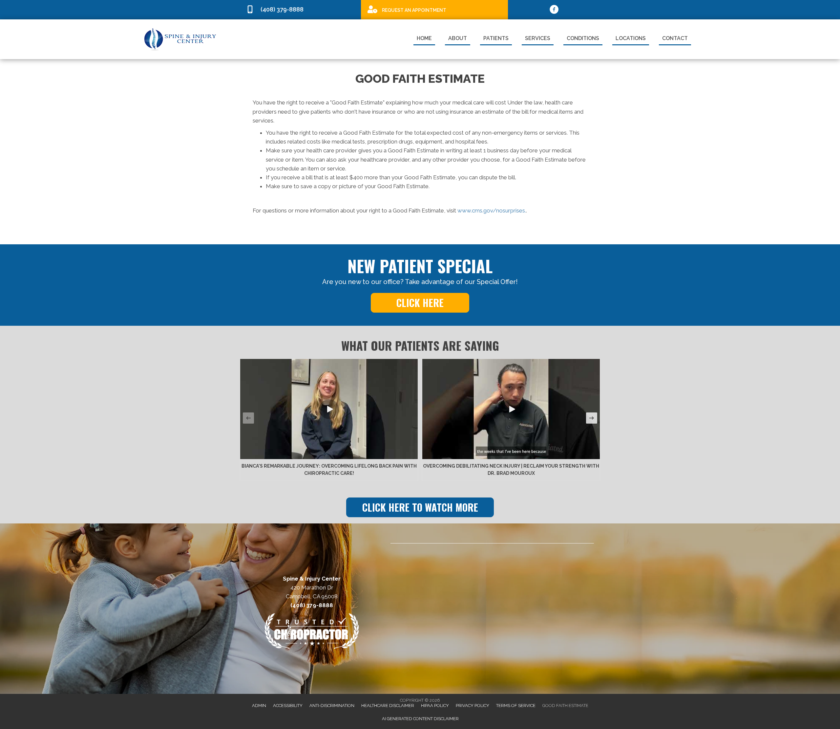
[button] (420, 303)
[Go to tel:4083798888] (300, 10)
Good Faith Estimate (565, 705)
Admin (259, 705)
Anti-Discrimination (331, 705)
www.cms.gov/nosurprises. (491, 210)
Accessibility (288, 705)
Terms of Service (516, 705)
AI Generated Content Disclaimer (420, 718)
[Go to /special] (434, 9)
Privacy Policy (472, 705)
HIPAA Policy (435, 705)
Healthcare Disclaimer (387, 705)
